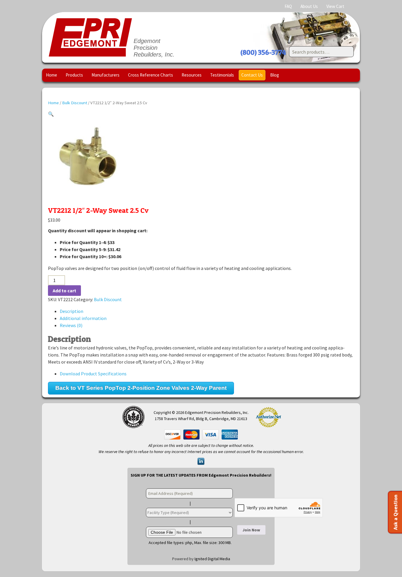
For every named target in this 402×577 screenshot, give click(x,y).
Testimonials (222, 75)
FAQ (288, 6)
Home (51, 75)
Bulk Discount (74, 102)
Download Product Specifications (93, 374)
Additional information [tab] (83, 318)
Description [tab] (71, 311)
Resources (192, 75)
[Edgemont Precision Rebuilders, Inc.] (90, 37)
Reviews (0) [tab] (71, 325)
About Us (309, 6)
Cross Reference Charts (150, 75)
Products (74, 75)
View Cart (335, 6)
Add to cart (64, 291)
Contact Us (252, 75)
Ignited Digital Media (212, 558)
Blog (274, 75)
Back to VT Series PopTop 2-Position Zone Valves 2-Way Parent (141, 388)
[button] (51, 114)
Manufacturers (105, 75)
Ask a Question (395, 512)
